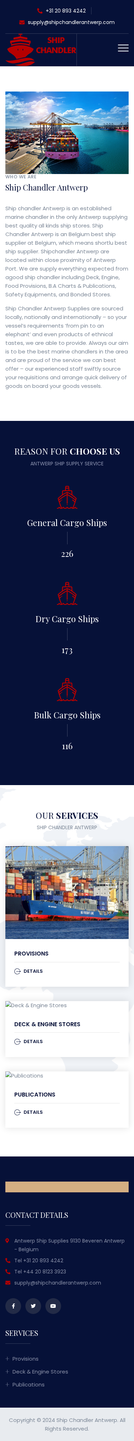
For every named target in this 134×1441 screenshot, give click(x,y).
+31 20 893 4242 (65, 10)
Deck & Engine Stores (47, 1024)
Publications (34, 1094)
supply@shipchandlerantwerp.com (71, 22)
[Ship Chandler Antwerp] (40, 49)
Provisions (31, 953)
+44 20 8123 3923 (44, 1271)
